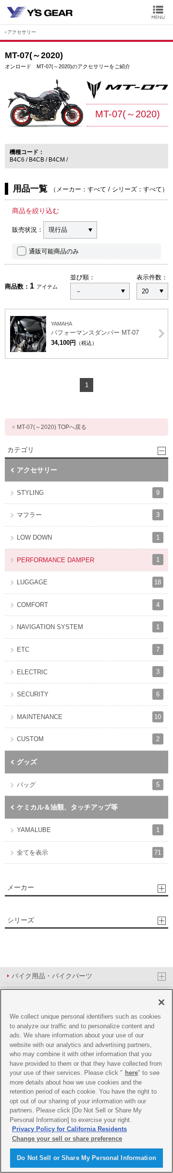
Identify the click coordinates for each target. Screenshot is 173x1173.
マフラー (88, 514)
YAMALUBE (88, 829)
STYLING (88, 492)
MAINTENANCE (89, 716)
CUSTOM (88, 739)
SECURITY (88, 694)
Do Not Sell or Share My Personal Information (86, 1157)
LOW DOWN (88, 537)
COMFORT (88, 604)
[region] (86, 1081)
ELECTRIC (88, 671)
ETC (88, 649)
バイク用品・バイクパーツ (52, 976)
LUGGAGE (89, 582)
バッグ (88, 784)
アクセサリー (21, 32)
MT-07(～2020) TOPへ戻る (51, 427)
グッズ (27, 762)
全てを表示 (89, 852)
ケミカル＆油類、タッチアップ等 (67, 807)
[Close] (161, 1002)
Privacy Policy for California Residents (69, 1129)
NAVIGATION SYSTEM (88, 627)
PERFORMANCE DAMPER (88, 559)
